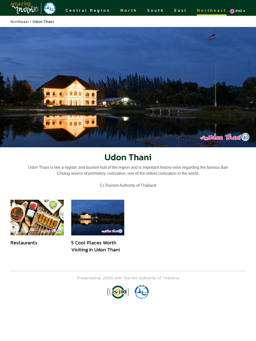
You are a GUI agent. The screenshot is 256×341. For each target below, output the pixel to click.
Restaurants (23, 242)
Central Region (88, 10)
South (155, 10)
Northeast (211, 10)
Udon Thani (43, 21)
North (128, 10)
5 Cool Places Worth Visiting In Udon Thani (95, 246)
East (180, 10)
